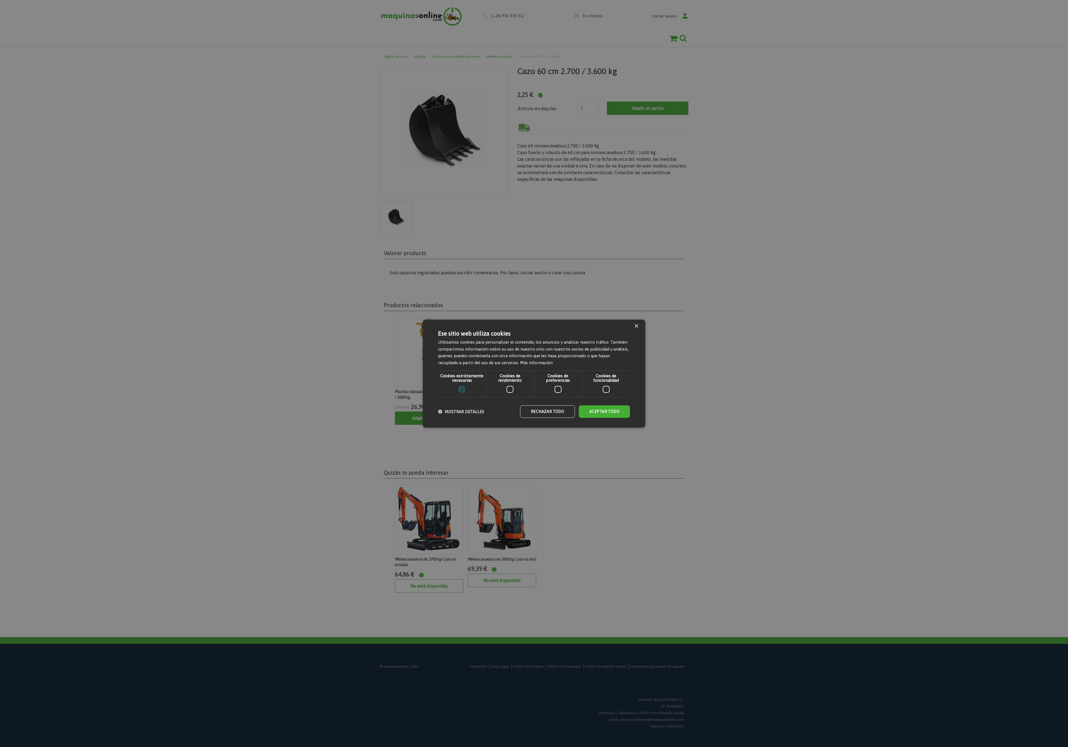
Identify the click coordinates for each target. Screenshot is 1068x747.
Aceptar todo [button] (604, 411)
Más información (536, 362)
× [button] (636, 326)
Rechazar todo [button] (547, 411)
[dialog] (534, 373)
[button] (461, 411)
